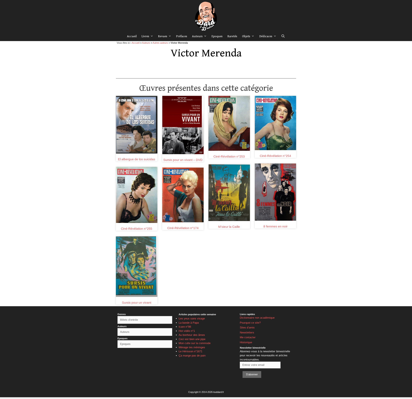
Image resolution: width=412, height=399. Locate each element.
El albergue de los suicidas (136, 159)
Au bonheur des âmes (192, 335)
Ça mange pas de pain (192, 355)
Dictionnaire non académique (257, 317)
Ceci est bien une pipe (192, 339)
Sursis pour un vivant (136, 302)
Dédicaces (265, 36)
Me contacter (248, 337)
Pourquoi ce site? (250, 322)
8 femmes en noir (275, 226)
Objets (246, 36)
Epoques (217, 36)
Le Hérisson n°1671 (190, 351)
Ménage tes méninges (192, 347)
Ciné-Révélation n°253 (229, 156)
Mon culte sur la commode (195, 343)
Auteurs (197, 36)
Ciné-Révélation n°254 (275, 156)
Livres (145, 36)
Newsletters (247, 332)
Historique (246, 342)
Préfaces (181, 36)
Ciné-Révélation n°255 (136, 228)
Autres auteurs (160, 42)
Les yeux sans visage (192, 318)
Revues (162, 36)
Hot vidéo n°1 (187, 330)
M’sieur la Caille (229, 226)
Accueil (132, 36)
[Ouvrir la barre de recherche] (283, 36)
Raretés (232, 36)
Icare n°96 (185, 326)
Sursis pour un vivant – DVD (182, 160)
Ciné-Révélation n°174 (183, 228)
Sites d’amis (247, 327)
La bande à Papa (189, 322)
